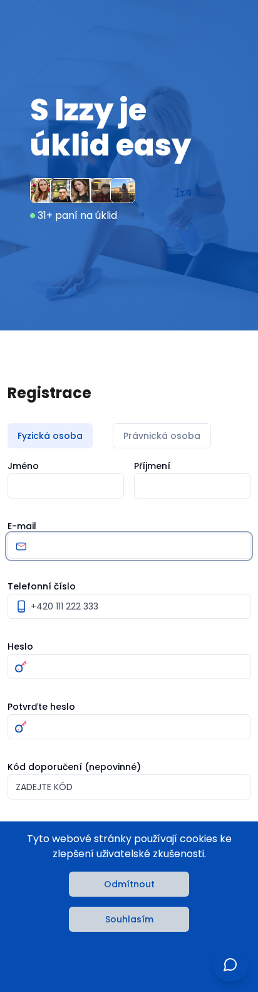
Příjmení (152, 466)
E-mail (22, 526)
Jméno (23, 466)
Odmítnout (129, 884)
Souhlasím (129, 919)
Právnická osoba (161, 436)
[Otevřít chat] (230, 964)
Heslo (20, 646)
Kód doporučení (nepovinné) (74, 767)
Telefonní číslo (42, 586)
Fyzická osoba (50, 436)
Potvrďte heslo (41, 706)
